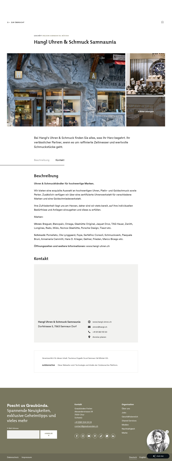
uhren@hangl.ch (100, 327)
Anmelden (49, 434)
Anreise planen (99, 337)
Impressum (27, 457)
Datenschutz (13, 457)
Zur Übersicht (17, 22)
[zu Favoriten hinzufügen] (162, 22)
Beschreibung (41, 160)
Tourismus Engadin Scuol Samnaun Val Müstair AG (88, 358)
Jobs (124, 412)
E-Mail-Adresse (13, 428)
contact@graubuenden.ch (86, 426)
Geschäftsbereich (130, 416)
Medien (125, 424)
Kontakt (60, 160)
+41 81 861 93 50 (100, 332)
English (142, 457)
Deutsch (133, 457)
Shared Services (129, 420)
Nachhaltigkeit (128, 428)
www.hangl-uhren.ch (102, 322)
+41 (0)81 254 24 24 (83, 422)
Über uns (126, 408)
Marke (125, 432)
